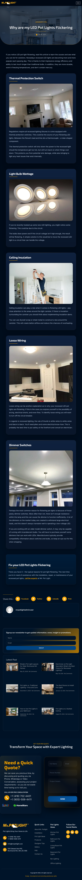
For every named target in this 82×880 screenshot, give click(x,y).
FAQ (36, 850)
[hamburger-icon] (78, 3)
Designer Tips (40, 843)
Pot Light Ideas (40, 836)
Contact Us (38, 854)
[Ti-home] (68, 836)
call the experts (31, 578)
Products (38, 840)
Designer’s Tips (41, 22)
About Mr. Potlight (41, 829)
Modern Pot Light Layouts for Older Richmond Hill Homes (29, 666)
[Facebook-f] (68, 832)
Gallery (37, 847)
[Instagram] (76, 832)
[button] (23, 599)
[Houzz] (72, 832)
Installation (38, 833)
